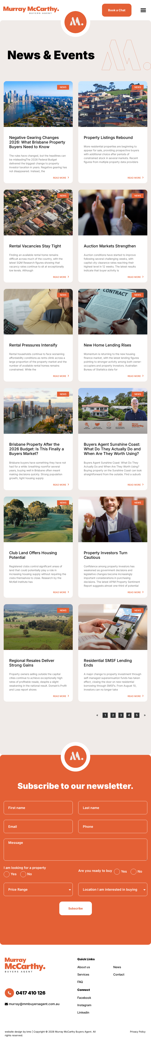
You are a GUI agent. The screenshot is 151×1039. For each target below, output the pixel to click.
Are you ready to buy (95, 870)
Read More (60, 177)
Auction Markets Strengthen (110, 246)
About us (83, 967)
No (29, 874)
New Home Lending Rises (107, 345)
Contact (118, 974)
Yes (14, 874)
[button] (143, 10)
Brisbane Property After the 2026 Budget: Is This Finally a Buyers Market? (36, 449)
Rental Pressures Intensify (33, 345)
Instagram (84, 1005)
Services (83, 974)
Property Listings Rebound (108, 137)
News (117, 967)
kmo (29, 1031)
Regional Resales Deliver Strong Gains (31, 662)
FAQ (80, 982)
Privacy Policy (138, 1031)
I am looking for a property (25, 867)
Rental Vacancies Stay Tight (35, 246)
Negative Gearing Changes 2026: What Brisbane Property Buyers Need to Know (37, 142)
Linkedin (83, 1012)
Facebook (84, 998)
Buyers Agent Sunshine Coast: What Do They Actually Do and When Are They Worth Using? (112, 449)
